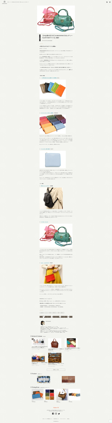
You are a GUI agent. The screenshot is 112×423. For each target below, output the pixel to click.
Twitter (44, 317)
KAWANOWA (4, 2)
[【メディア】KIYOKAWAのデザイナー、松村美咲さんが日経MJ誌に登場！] (54, 347)
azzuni (57, 401)
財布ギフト (62, 312)
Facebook (52, 317)
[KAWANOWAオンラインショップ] (107, 2)
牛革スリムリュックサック (45, 185)
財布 (58, 312)
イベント (46, 312)
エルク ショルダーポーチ (45, 262)
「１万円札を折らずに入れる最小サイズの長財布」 (49, 77)
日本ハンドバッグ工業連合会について (47, 418)
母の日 (50, 312)
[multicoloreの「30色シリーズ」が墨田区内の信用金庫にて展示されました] (38, 361)
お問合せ (68, 418)
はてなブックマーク (68, 317)
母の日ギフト (54, 312)
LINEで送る (60, 317)
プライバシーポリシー (63, 418)
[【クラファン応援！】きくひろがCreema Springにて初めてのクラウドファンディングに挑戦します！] (38, 345)
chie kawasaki (50, 40)
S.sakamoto (42, 312)
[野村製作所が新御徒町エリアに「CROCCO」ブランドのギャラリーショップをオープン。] (54, 362)
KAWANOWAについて (56, 418)
